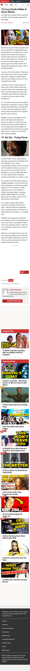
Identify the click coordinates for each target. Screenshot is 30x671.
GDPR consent (6, 650)
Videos (12, 1)
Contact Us (5, 624)
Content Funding (6, 643)
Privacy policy (5, 632)
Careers (4, 646)
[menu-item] (6, 5)
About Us (4, 621)
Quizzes (18, 1)
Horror (11, 280)
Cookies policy (6, 635)
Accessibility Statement (8, 639)
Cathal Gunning (8, 22)
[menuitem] (5, 1)
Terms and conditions (7, 628)
